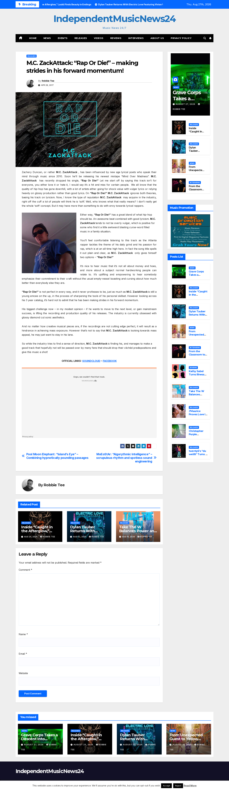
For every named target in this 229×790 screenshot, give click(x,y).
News (47, 38)
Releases (80, 38)
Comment (25, 569)
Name (23, 634)
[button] (204, 38)
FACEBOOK (110, 360)
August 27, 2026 (186, 104)
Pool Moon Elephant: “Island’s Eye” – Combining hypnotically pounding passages (57, 456)
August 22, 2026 (133, 744)
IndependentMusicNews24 (114, 18)
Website (23, 673)
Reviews (116, 38)
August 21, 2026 (182, 744)
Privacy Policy (181, 38)
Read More (190, 785)
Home (33, 38)
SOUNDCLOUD (91, 360)
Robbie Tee (48, 80)
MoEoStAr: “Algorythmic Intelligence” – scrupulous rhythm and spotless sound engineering (124, 457)
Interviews (136, 38)
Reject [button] (178, 785)
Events (63, 38)
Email (23, 653)
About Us (157, 38)
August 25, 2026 (84, 744)
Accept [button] (166, 785)
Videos (98, 38)
